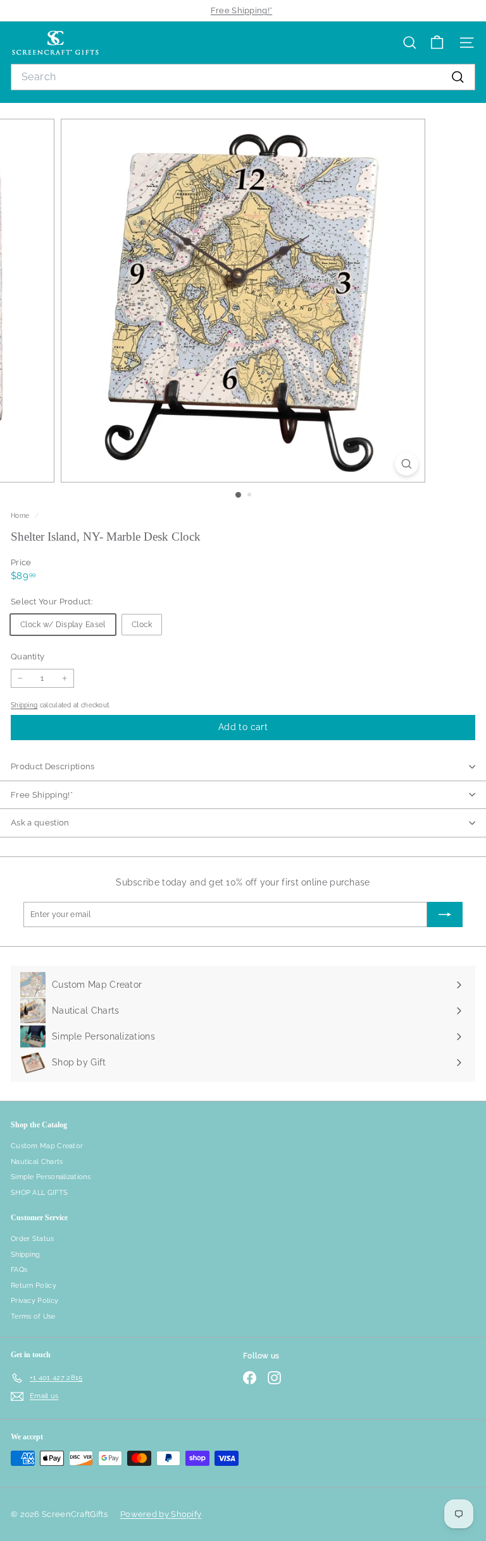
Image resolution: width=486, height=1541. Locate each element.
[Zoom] (406, 464)
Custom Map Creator (47, 1146)
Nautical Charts (37, 1162)
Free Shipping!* (242, 10)
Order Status (32, 1239)
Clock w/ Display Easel (63, 624)
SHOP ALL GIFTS (39, 1193)
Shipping (24, 705)
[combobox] (243, 77)
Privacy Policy (34, 1301)
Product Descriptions (53, 766)
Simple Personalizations (50, 1177)
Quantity (27, 656)
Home (21, 515)
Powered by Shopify (160, 1514)
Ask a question (40, 822)
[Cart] (437, 42)
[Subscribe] (445, 914)
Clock (142, 624)
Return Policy (33, 1285)
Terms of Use (33, 1316)
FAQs (19, 1270)
